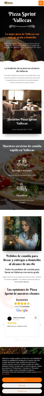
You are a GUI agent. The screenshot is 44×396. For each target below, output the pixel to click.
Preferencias (22, 391)
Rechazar (22, 385)
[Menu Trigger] (41, 3)
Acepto (22, 380)
